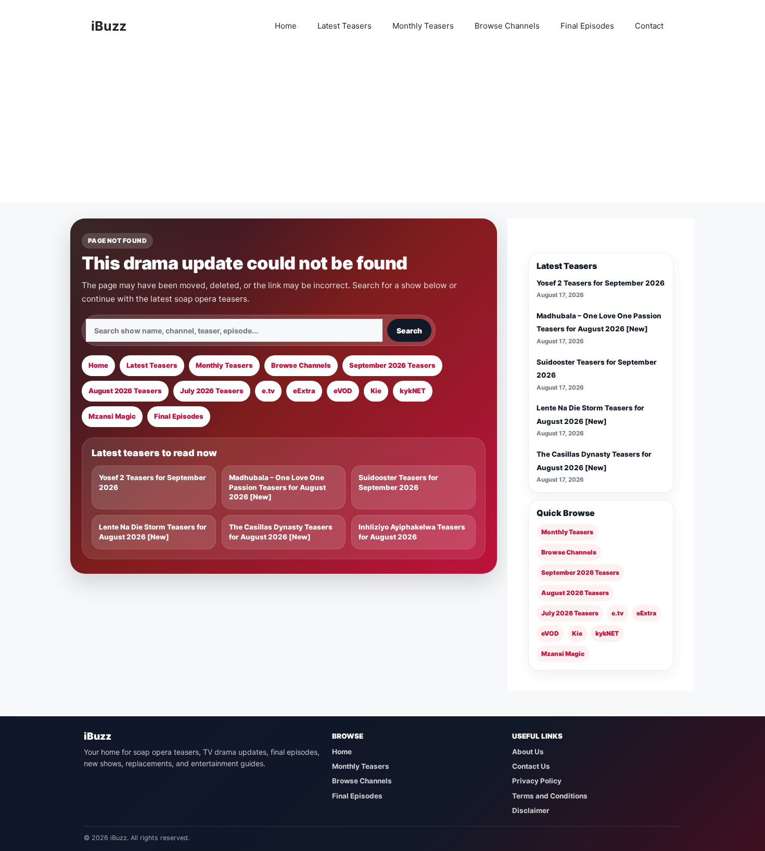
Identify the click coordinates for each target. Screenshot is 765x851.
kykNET (413, 390)
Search (409, 330)
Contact (649, 26)
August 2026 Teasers (125, 390)
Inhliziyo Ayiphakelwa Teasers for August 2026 (412, 532)
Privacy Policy (537, 781)
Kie (376, 390)
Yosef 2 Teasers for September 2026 (152, 482)
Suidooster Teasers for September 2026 (398, 482)
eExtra (304, 390)
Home (286, 26)
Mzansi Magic (112, 416)
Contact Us (531, 766)
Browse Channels (507, 26)
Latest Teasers (344, 26)
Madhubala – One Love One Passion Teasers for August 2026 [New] (277, 487)
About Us (528, 751)
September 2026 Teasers (392, 365)
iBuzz (108, 26)
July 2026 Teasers (212, 390)
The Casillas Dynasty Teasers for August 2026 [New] (281, 532)
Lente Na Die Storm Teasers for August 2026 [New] (153, 532)
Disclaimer (531, 810)
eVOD (343, 390)
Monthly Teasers (423, 26)
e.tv (268, 390)
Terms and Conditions (550, 796)
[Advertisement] (382, 130)
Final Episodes (587, 26)
